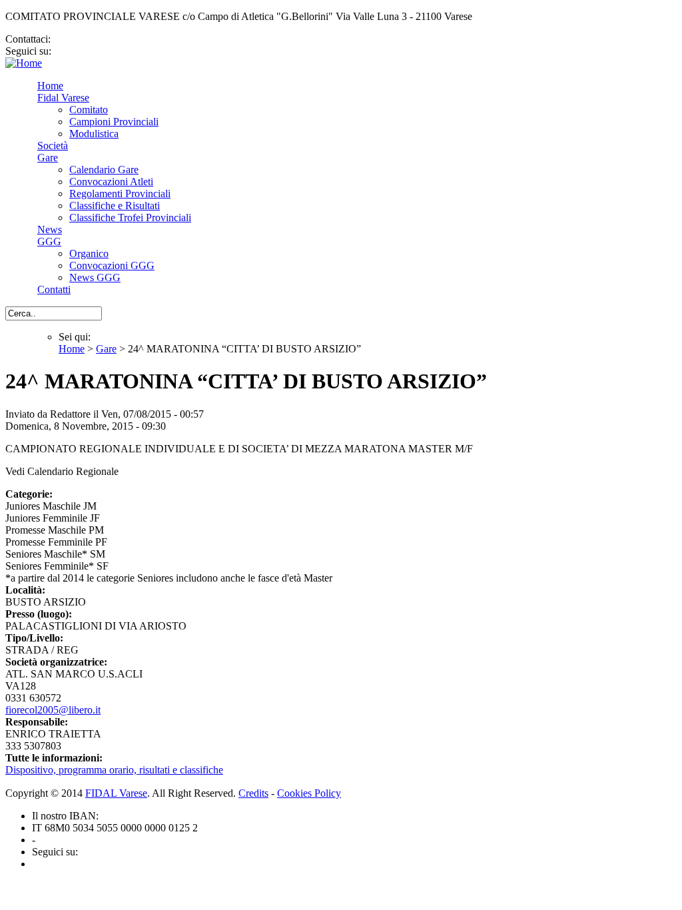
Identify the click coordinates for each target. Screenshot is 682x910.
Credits (253, 793)
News (49, 229)
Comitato (88, 109)
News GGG (95, 277)
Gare (47, 157)
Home (50, 85)
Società (52, 145)
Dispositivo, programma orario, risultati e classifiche (114, 769)
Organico (89, 253)
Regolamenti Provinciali (119, 193)
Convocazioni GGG (112, 265)
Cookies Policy (309, 793)
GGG (49, 241)
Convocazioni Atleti (111, 181)
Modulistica (94, 133)
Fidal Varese (63, 97)
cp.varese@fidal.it (91, 39)
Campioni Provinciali (114, 121)
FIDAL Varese (116, 793)
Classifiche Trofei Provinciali (130, 217)
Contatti (54, 289)
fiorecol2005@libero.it (53, 709)
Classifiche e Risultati (114, 205)
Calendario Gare (104, 169)
